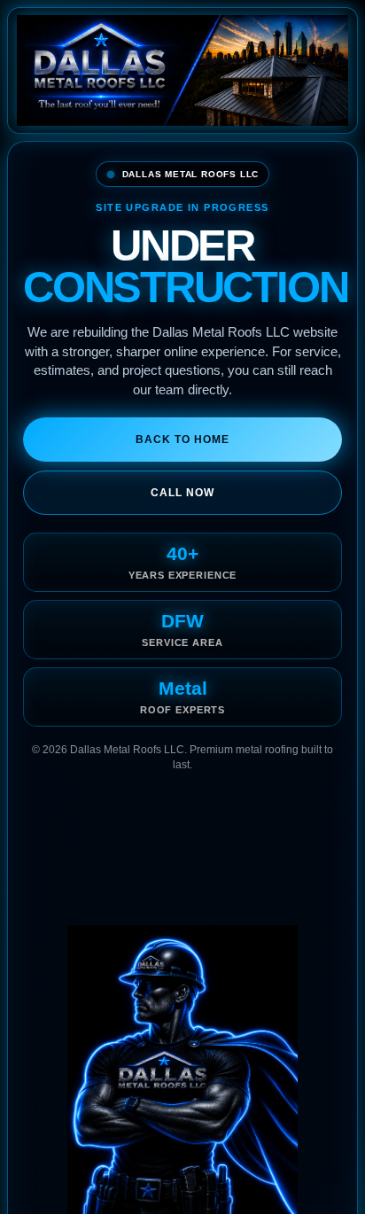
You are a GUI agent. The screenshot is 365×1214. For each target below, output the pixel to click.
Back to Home (182, 439)
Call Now (182, 492)
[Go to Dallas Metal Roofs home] (182, 70)
